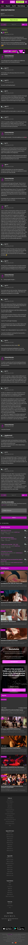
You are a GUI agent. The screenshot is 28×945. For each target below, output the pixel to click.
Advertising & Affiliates (10, 821)
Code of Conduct (10, 811)
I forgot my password (10, 817)
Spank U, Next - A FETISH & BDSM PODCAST (10, 918)
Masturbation (14, 661)
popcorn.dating (10, 905)
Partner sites (10, 901)
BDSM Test (10, 888)
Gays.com (10, 903)
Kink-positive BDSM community (18, 934)
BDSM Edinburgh (10, 842)
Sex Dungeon (9, 886)
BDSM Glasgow (10, 840)
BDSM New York (10, 857)
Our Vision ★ (13, 819)
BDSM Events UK (10, 850)
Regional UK (8, 830)
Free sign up (20, 1)
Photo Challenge (21, 6)
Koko (10, 907)
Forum (2, 6)
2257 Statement (10, 815)
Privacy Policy (9, 807)
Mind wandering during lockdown (7, 537)
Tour (7, 801)
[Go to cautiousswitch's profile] (26, 538)
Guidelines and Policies (10, 809)
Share (14, 517)
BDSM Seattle (9, 871)
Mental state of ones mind (6, 530)
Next (23, 24)
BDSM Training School (10, 896)
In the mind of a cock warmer (6, 551)
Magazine (8, 6)
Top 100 (14, 6)
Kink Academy (11, 15)
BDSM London (9, 832)
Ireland (12, 830)
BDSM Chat (10, 890)
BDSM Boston (9, 865)
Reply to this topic (14, 19)
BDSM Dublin (9, 846)
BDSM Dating (9, 892)
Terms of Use (9, 803)
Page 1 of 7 (14, 24)
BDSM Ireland (9, 844)
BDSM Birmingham (9, 834)
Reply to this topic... (8, 510)
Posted (9, 34)
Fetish (10, 884)
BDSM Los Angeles (9, 859)
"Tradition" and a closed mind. (7, 544)
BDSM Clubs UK (10, 848)
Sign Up (14, 690)
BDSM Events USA (10, 875)
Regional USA (9, 855)
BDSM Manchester (10, 836)
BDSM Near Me (10, 894)
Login (12, 1)
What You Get (6, 819)
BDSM (10, 882)
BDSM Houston (10, 867)
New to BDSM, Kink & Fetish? (17, 562)
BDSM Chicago (10, 869)
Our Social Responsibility (9, 823)
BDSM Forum (17, 532)
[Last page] (26, 25)
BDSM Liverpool (10, 838)
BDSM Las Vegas (10, 861)
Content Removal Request (10, 813)
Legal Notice (10, 805)
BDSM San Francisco (10, 863)
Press (10, 825)
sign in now (3, 504)
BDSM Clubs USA (10, 873)
